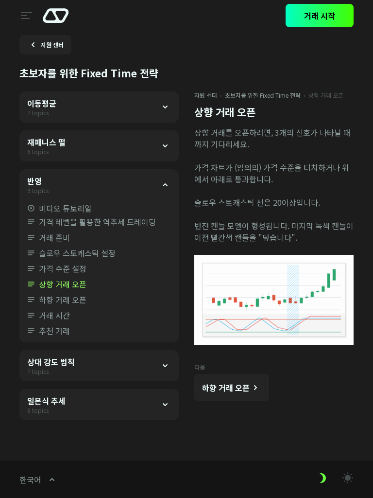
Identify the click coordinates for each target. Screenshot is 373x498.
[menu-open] (25, 15)
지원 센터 (205, 95)
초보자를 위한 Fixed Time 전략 (263, 95)
